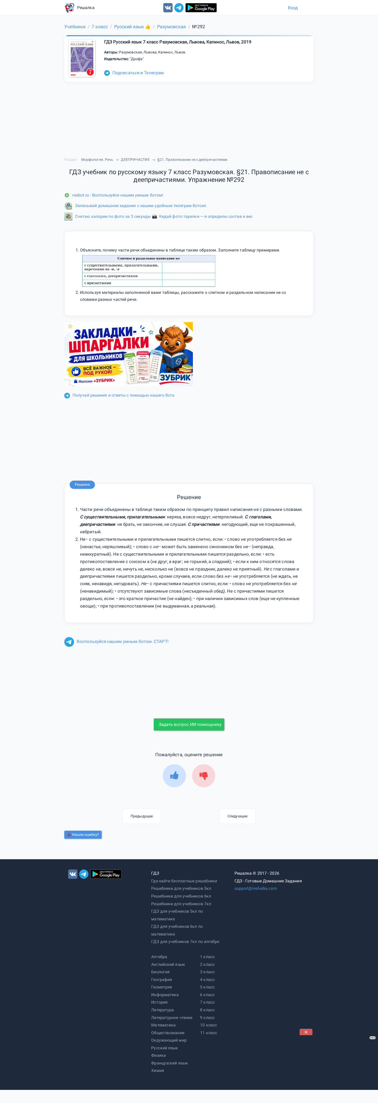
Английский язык (168, 964)
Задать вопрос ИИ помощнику (190, 724)
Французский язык (169, 1063)
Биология (160, 971)
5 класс (207, 987)
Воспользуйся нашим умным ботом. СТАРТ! (122, 641)
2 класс (207, 964)
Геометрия (161, 987)
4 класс (207, 979)
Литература (162, 1009)
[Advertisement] (338, 1067)
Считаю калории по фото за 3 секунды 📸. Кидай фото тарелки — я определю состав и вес (164, 216)
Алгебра (159, 956)
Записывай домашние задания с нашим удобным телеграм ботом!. (141, 205)
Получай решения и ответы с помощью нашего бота (124, 395)
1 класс (207, 956)
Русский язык (164, 1047)
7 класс (207, 1002)
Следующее (237, 816)
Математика (163, 1025)
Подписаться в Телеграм (138, 72)
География (161, 979)
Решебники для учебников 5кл (181, 888)
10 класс (208, 1025)
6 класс (207, 994)
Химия (157, 1070)
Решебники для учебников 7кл (181, 903)
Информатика (165, 994)
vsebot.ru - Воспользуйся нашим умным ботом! (117, 195)
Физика (158, 1055)
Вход (293, 7)
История (159, 1002)
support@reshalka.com (256, 888)
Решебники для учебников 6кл (181, 896)
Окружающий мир (168, 1040)
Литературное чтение (171, 1017)
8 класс (207, 1009)
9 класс (207, 1017)
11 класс (208, 1032)
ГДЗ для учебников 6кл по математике (177, 930)
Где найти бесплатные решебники (184, 880)
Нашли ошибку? (85, 835)
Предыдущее (142, 816)
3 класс (207, 971)
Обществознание (167, 1032)
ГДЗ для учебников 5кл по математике (177, 915)
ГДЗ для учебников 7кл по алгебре (185, 941)
